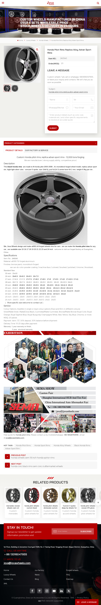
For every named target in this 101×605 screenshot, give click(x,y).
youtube (54, 591)
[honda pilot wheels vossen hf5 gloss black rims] (88, 495)
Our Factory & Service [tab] (36, 150)
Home (21, 40)
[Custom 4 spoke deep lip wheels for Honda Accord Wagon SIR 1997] (69, 495)
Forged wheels (72, 570)
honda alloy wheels (62, 445)
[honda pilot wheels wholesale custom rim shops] (50, 495)
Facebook (32, 591)
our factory (39, 570)
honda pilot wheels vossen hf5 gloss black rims (88, 507)
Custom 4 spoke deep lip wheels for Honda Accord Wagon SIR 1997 (69, 507)
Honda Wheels (43, 40)
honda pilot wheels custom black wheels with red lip (32, 507)
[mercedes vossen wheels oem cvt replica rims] (13, 495)
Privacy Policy (83, 598)
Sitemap (69, 579)
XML (5, 583)
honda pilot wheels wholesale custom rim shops (50, 507)
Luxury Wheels (31, 40)
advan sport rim (12, 448)
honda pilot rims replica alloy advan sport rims (68, 92)
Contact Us (8, 579)
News (37, 575)
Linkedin (61, 591)
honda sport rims (42, 445)
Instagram (46, 591)
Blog (37, 579)
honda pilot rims (23, 445)
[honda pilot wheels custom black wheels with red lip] (32, 495)
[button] (98, 502)
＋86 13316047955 (15, 554)
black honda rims (82, 445)
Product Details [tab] (14, 150)
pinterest (39, 591)
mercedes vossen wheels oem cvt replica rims (13, 507)
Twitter (68, 591)
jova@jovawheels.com (17, 563)
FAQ (68, 575)
